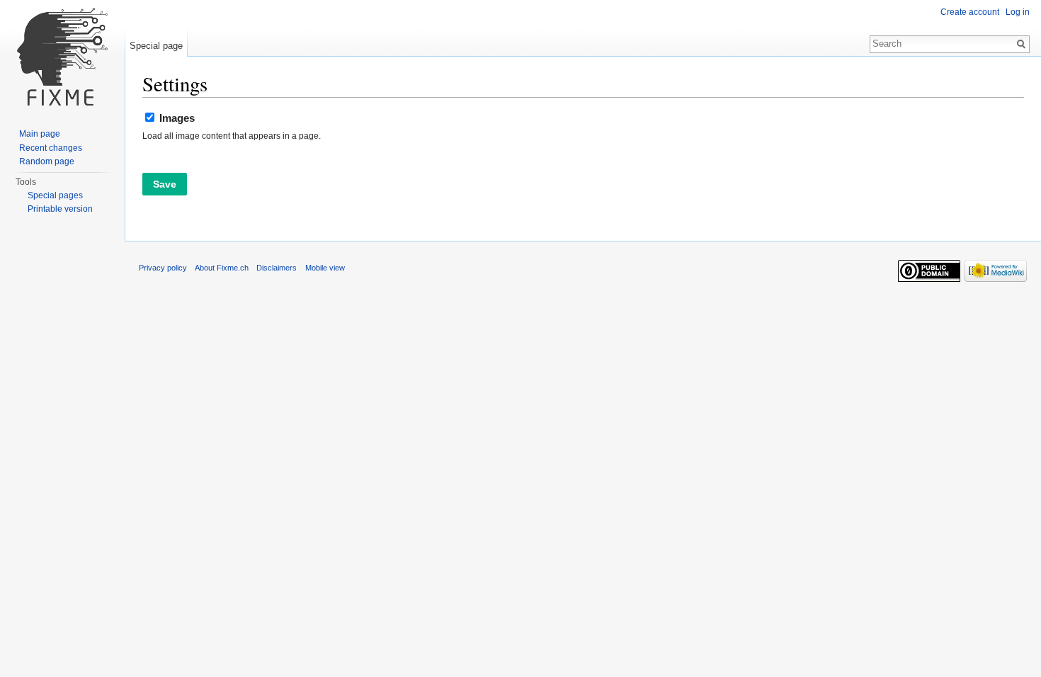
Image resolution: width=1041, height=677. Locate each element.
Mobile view (325, 267)
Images (177, 118)
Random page (46, 161)
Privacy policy (163, 267)
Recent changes (50, 148)
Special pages (55, 195)
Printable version (60, 209)
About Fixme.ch (222, 267)
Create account (969, 12)
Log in (1018, 12)
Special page (156, 45)
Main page (39, 134)
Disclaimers (276, 267)
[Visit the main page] (62, 56)
